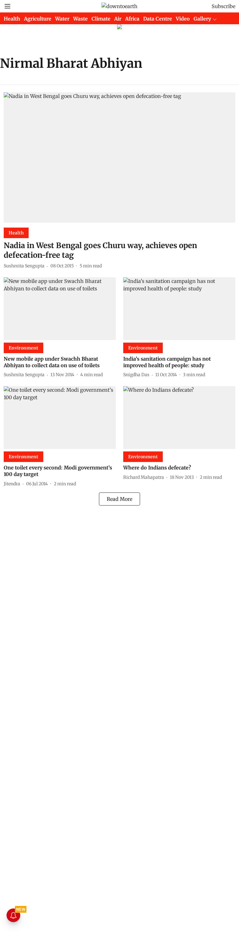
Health (12, 19)
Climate (100, 19)
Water (62, 19)
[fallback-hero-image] (119, 157)
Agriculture (37, 19)
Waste (80, 19)
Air (117, 19)
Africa (132, 19)
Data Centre (157, 19)
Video (183, 19)
